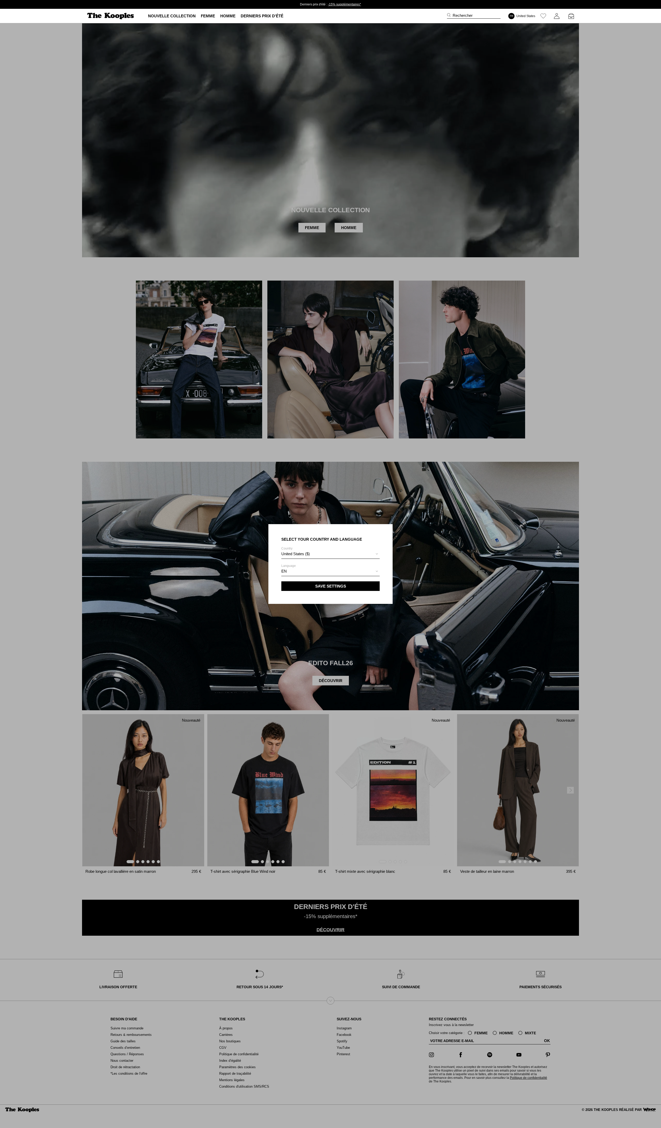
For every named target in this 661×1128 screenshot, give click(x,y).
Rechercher (463, 15)
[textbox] (330, 554)
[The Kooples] (111, 16)
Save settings (330, 586)
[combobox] (330, 554)
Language (288, 568)
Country (295, 551)
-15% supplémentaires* (344, 4)
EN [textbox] (284, 571)
